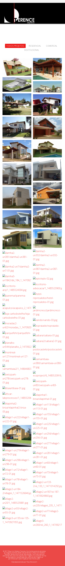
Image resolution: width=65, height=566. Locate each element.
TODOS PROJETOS (15, 45)
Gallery (17, 62)
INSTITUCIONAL (31, 50)
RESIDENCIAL (35, 45)
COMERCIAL (51, 45)
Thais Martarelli (31, 562)
